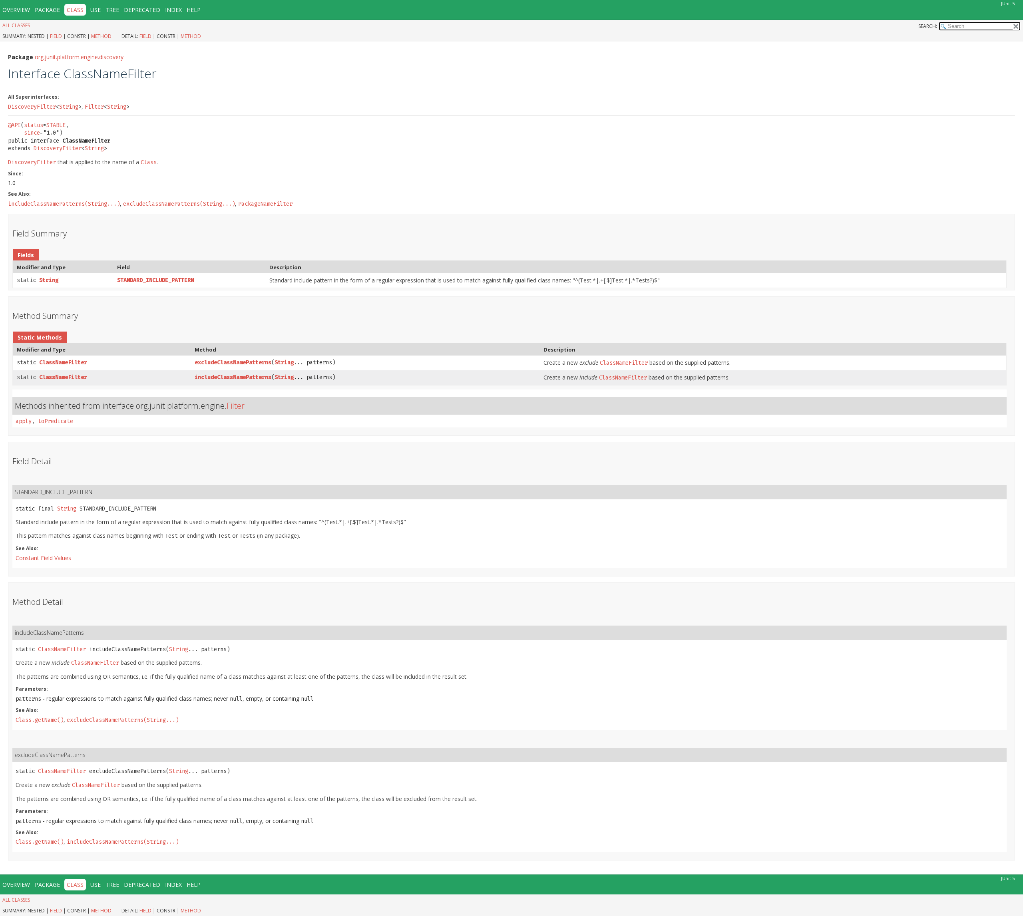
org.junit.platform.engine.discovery (79, 57)
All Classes (16, 25)
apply (24, 421)
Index (173, 10)
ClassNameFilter (63, 362)
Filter (94, 106)
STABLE (56, 125)
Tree (112, 10)
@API (14, 125)
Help (194, 10)
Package (47, 10)
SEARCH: (927, 26)
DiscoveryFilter (32, 106)
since (32, 132)
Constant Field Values (43, 558)
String (68, 106)
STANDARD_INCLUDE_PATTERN (155, 280)
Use (95, 10)
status (33, 125)
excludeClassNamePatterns (233, 362)
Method (101, 36)
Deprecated (142, 10)
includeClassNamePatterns (233, 377)
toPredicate (55, 421)
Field (56, 36)
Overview (16, 10)
